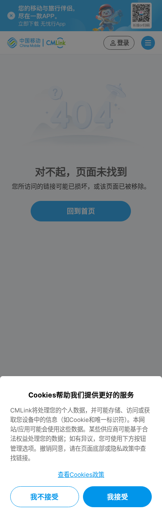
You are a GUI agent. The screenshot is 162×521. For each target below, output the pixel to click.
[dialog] (81, 448)
